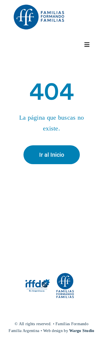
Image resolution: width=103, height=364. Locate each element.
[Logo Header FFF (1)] (39, 4)
